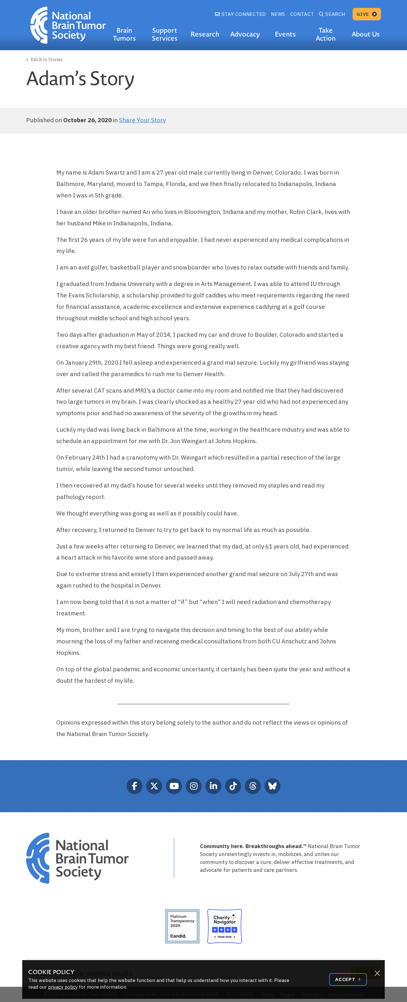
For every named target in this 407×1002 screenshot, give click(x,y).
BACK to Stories (46, 60)
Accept (346, 979)
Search (335, 14)
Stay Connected (243, 14)
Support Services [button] (165, 34)
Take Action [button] (326, 34)
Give (363, 14)
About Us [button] (366, 34)
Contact (302, 14)
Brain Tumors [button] (124, 34)
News (278, 14)
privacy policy (63, 987)
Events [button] (285, 34)
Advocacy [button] (245, 34)
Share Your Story (142, 120)
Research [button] (205, 34)
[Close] (377, 973)
